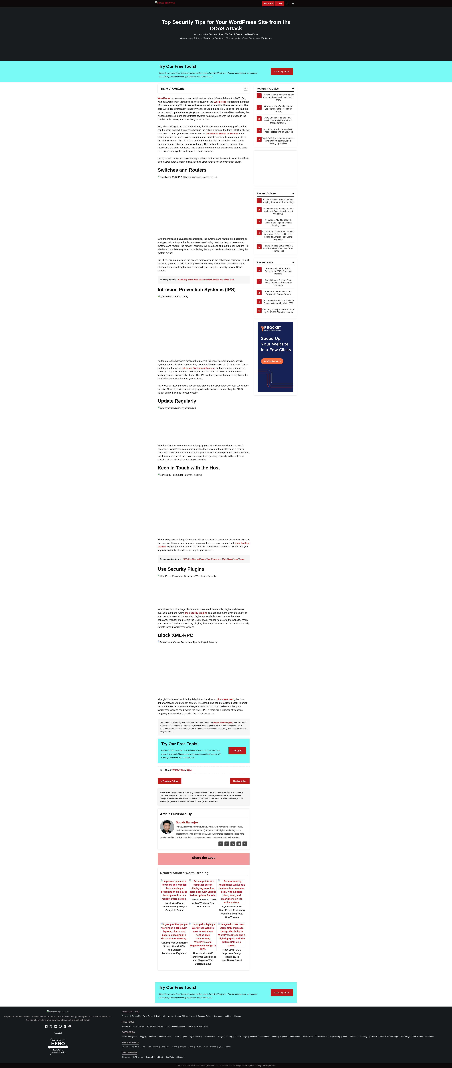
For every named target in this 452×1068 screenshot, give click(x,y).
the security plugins (196, 613)
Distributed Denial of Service (222, 133)
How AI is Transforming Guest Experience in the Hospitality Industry (278, 109)
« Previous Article (169, 781)
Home (183, 38)
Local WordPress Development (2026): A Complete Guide (174, 906)
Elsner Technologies (222, 722)
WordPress (252, 34)
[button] (287, 3)
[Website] (220, 845)
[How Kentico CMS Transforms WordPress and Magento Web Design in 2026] (203, 949)
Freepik (272, 1066)
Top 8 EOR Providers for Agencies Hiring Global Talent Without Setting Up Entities (278, 141)
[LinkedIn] (238, 845)
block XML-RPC (225, 699)
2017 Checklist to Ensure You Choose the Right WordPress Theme (213, 559)
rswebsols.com (58, 1047)
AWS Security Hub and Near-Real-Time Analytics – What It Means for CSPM (278, 120)
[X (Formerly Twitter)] (232, 845)
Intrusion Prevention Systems (198, 368)
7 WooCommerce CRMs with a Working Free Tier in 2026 (203, 903)
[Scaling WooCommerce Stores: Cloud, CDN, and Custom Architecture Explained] (174, 938)
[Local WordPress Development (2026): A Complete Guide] (174, 899)
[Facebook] (226, 845)
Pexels (265, 1066)
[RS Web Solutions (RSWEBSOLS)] (168, 3)
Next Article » (240, 781)
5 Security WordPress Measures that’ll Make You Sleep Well (206, 280)
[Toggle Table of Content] (244, 89)
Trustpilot (58, 1033)
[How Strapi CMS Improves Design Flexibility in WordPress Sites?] (231, 945)
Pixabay (258, 1066)
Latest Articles (194, 38)
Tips (189, 770)
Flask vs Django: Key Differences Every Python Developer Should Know (278, 97)
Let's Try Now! (281, 71)
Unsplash (250, 1066)
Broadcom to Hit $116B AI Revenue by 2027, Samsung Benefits (278, 271)
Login (279, 3)
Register (268, 3)
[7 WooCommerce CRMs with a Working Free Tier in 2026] (203, 895)
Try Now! (237, 750)
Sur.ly (63, 1052)
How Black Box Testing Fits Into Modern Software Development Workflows (278, 211)
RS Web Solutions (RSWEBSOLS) (204, 1066)
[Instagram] (244, 845)
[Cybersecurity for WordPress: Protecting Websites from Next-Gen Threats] (231, 902)
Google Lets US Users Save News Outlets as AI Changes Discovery (278, 282)
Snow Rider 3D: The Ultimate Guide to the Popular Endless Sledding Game (278, 223)
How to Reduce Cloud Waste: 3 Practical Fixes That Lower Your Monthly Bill (278, 248)
